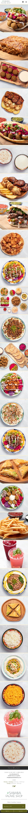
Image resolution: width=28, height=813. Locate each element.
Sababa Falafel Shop (14, 794)
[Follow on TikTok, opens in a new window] (15, 786)
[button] (14, 18)
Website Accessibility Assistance (14, 802)
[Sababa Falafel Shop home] (7, 2)
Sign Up (20, 811)
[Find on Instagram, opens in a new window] (13, 786)
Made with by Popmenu (10, 768)
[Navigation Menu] (26, 2)
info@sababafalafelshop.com (14, 777)
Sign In (7, 811)
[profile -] (23, 2)
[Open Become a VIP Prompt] (23, 806)
